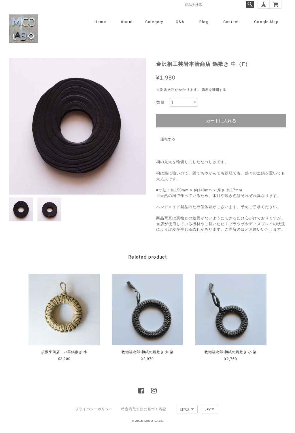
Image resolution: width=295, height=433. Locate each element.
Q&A (180, 22)
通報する (167, 139)
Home (100, 22)
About (127, 22)
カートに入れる (221, 120)
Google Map (266, 22)
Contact (231, 22)
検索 (250, 4)
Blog (204, 22)
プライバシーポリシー (94, 409)
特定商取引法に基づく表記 (143, 409)
